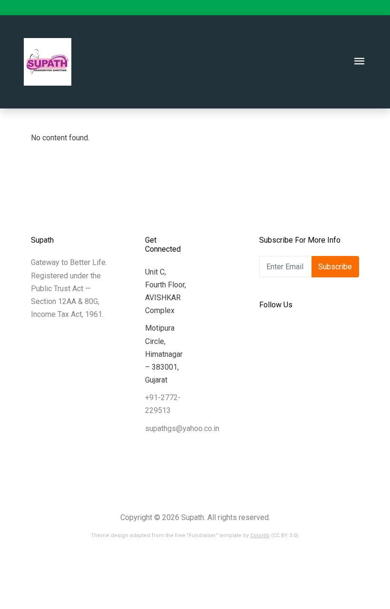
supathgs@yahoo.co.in (182, 428)
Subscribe (335, 266)
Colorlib (260, 535)
